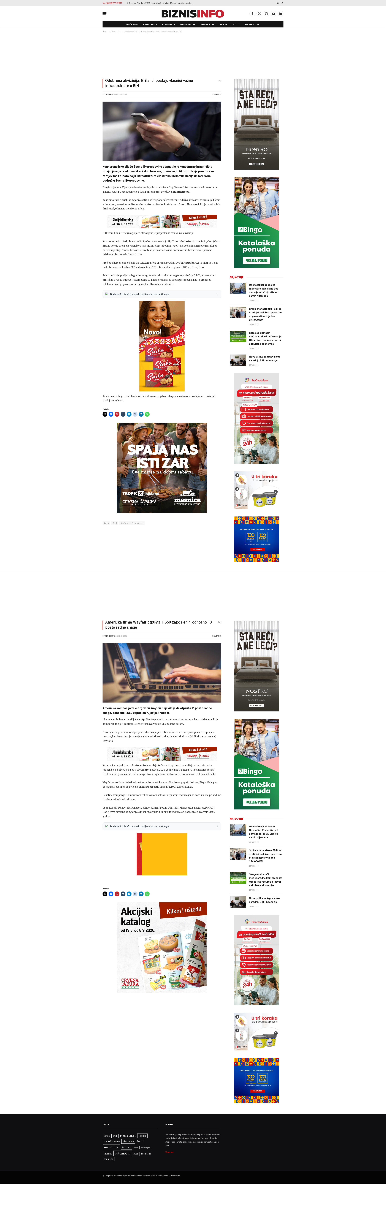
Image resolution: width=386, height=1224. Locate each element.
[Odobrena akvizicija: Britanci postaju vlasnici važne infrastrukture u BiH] (162, 131)
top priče (108, 1158)
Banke (224, 24)
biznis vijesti (128, 1135)
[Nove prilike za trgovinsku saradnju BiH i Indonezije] (238, 360)
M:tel (114, 523)
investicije (111, 1147)
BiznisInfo (110, 94)
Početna (132, 24)
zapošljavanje (112, 1141)
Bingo (107, 1135)
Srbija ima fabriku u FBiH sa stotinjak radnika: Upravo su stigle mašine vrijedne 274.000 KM (265, 314)
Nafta (136, 1148)
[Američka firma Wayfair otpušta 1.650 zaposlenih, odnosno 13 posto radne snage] (162, 673)
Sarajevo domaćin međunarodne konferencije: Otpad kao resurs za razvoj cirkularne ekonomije (161, 3)
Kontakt (169, 1152)
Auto (236, 24)
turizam (126, 1147)
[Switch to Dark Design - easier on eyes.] (282, 3)
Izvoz (140, 1141)
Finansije (168, 24)
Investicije (187, 24)
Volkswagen (145, 1147)
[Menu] (104, 13)
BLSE (135, 1153)
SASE (115, 1136)
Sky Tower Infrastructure (131, 523)
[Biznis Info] (193, 14)
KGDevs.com (174, 1175)
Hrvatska (108, 1153)
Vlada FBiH (128, 1141)
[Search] (277, 3)
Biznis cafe (252, 24)
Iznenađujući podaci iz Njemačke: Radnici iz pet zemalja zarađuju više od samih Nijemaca (263, 290)
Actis (106, 523)
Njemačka (146, 1153)
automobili (123, 1153)
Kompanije (207, 24)
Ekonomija (150, 24)
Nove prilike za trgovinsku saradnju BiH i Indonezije (264, 358)
